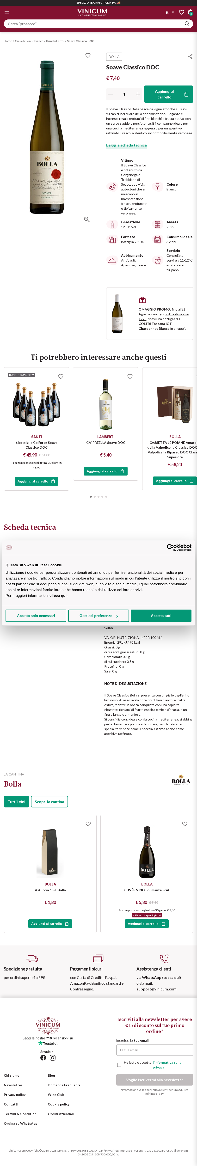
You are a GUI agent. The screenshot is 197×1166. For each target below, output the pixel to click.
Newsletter (13, 1085)
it (167, 12)
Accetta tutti (161, 616)
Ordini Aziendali (61, 1114)
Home (8, 41)
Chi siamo (11, 1075)
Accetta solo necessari (36, 616)
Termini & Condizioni (20, 1114)
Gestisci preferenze (96, 616)
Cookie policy (58, 1104)
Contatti (11, 1104)
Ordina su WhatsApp (20, 1123)
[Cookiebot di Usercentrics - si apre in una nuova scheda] (170, 547)
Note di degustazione (125, 684)
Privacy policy (14, 1095)
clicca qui (58, 595)
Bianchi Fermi (55, 41)
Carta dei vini (23, 41)
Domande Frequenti (64, 1085)
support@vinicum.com (156, 989)
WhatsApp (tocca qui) (161, 977)
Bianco (38, 41)
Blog (51, 1075)
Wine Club (56, 1095)
